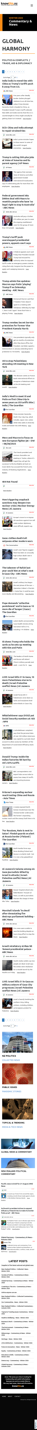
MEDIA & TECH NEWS (12, 1127)
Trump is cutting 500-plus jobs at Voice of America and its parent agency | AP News (18, 160)
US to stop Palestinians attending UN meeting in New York (18, 363)
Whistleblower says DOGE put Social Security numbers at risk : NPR (18, 718)
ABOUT (10, 1396)
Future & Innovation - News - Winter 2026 (15, 1347)
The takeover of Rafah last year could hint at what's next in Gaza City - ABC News (18, 570)
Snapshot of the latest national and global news (17, 1265)
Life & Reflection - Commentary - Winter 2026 (16, 1343)
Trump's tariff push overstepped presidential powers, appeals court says (16, 240)
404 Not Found (10, 481)
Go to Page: (6, 77)
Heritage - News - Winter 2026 (11, 1339)
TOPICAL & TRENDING (13, 1123)
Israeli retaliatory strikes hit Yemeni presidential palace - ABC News (17, 949)
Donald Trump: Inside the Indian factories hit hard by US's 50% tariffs (16, 759)
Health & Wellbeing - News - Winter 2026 (15, 1318)
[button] (36, 1427)
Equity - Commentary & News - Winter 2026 (15, 1351)
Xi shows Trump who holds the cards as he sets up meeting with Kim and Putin (18, 644)
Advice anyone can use (9, 1292)
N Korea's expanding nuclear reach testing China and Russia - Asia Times (18, 795)
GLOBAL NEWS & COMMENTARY (16, 1152)
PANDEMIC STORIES (11, 1091)
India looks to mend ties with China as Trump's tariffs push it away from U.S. (17, 83)
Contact (17, 1396)
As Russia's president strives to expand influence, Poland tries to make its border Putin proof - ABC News (17, 1210)
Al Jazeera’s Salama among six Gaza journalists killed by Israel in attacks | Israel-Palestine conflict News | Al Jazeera (18, 875)
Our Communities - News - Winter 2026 (14, 1302)
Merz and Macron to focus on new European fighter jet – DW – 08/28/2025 (18, 440)
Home (4, 1396)
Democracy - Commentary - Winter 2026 (14, 1360)
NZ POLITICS (9, 1056)
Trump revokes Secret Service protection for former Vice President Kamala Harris (18, 325)
